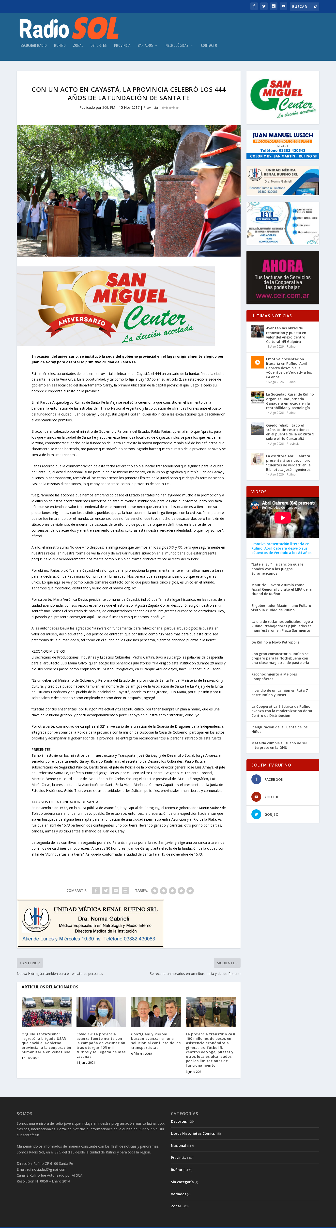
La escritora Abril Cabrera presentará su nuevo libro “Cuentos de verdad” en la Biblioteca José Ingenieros (288, 463)
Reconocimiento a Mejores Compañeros (274, 676)
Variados (145, 46)
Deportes (99, 46)
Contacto (209, 46)
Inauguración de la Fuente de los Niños (279, 729)
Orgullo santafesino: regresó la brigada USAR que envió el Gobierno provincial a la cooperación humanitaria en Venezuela (46, 1043)
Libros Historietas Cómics (193, 1133)
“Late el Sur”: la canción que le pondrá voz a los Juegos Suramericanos (277, 568)
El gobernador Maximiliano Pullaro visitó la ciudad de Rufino (281, 607)
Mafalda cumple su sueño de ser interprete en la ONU (279, 745)
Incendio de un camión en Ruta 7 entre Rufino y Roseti (279, 692)
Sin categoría (182, 1182)
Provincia (122, 46)
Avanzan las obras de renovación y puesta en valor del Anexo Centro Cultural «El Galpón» (286, 335)
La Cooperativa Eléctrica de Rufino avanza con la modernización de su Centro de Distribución (281, 711)
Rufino (60, 46)
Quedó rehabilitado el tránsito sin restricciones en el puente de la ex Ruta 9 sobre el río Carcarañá (290, 432)
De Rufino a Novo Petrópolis (275, 642)
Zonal (78, 46)
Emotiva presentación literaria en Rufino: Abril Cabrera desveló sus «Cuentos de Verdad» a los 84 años (289, 368)
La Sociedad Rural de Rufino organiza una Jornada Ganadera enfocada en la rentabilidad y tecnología (290, 401)
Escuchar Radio (33, 46)
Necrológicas (177, 46)
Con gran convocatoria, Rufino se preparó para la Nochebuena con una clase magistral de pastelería (280, 658)
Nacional (178, 1145)
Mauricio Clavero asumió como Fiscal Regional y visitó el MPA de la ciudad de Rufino (281, 589)
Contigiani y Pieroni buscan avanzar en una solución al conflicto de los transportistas (156, 1041)
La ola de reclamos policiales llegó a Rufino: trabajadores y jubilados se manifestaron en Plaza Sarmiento (282, 626)
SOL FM (108, 107)
